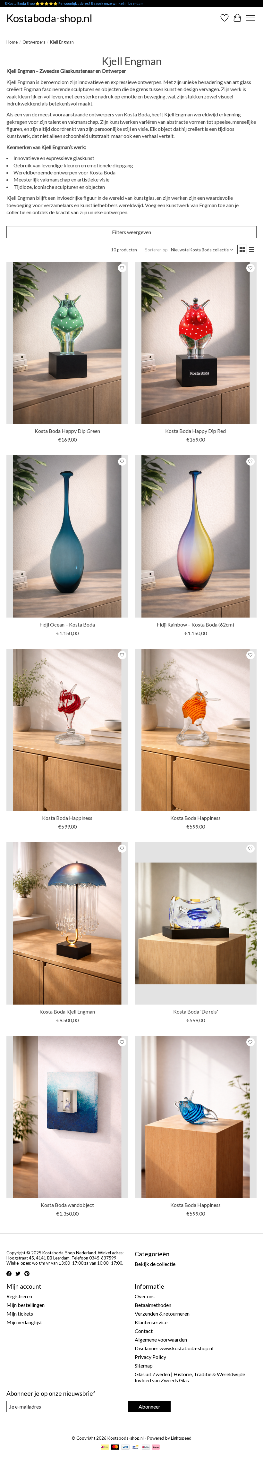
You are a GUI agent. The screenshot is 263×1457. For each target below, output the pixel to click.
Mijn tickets (19, 1313)
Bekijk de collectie (155, 1264)
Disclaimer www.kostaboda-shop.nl (174, 1348)
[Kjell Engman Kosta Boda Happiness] (67, 730)
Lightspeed (181, 1438)
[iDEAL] (105, 1447)
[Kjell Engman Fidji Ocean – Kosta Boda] (67, 536)
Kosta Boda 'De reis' (195, 1011)
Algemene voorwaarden (161, 1339)
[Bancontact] (136, 1447)
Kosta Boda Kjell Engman (67, 1011)
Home (12, 42)
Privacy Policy (150, 1357)
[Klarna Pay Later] (156, 1447)
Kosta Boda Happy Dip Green (67, 431)
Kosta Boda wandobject (67, 1205)
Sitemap (144, 1365)
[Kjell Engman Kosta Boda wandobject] (67, 1117)
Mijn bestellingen (25, 1305)
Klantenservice (151, 1322)
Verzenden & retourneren (162, 1313)
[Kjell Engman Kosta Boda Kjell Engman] (67, 923)
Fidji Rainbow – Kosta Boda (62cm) (195, 624)
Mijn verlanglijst (24, 1322)
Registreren (19, 1296)
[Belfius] (146, 1447)
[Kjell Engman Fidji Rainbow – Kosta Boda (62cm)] (196, 536)
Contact (144, 1331)
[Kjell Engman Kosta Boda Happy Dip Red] (196, 343)
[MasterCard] (115, 1447)
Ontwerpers (33, 42)
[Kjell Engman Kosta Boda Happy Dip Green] (67, 343)
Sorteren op (156, 249)
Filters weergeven (131, 232)
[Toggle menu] (250, 18)
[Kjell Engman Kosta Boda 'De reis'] (196, 923)
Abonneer (149, 1406)
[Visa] (125, 1447)
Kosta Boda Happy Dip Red (195, 431)
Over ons (145, 1296)
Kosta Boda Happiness (67, 818)
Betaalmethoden (153, 1305)
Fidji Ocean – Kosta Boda (67, 624)
